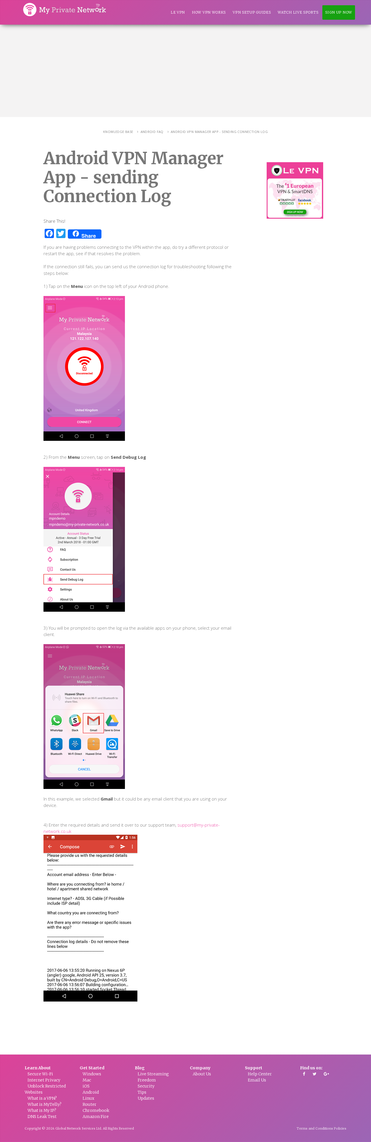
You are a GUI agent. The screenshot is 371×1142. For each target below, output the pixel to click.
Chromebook (96, 1110)
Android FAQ (152, 131)
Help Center (260, 1074)
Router (90, 1104)
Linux (88, 1098)
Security (146, 1086)
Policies (340, 1128)
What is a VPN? (42, 1098)
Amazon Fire (96, 1116)
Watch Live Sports (298, 12)
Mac (87, 1080)
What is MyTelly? (44, 1104)
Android (91, 1092)
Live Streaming (153, 1074)
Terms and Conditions (315, 1128)
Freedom (147, 1080)
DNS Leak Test (42, 1116)
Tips (142, 1092)
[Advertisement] (185, 73)
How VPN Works (209, 12)
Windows (92, 1074)
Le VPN (178, 12)
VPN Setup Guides (252, 12)
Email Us (257, 1080)
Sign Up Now (338, 12)
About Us (202, 1074)
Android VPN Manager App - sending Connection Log (219, 131)
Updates (146, 1098)
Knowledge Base (118, 131)
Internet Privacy (44, 1080)
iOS (86, 1086)
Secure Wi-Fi (40, 1074)
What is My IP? (42, 1110)
